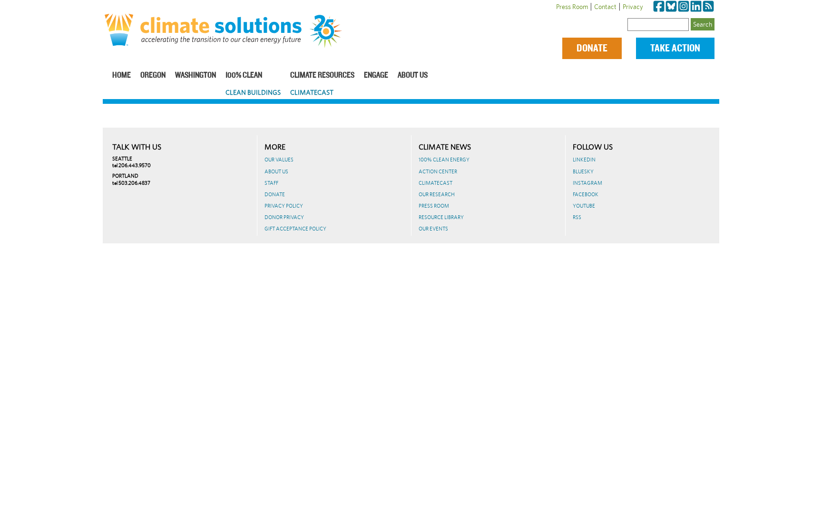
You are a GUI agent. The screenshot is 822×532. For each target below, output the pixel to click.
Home (121, 75)
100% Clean (243, 75)
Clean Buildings (253, 92)
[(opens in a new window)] (659, 6)
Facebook (585, 194)
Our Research (437, 194)
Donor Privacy (284, 217)
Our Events (433, 228)
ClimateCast (311, 92)
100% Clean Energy (444, 159)
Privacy (633, 6)
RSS (577, 217)
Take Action (675, 48)
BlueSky (583, 171)
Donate (592, 48)
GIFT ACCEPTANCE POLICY (295, 228)
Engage (376, 75)
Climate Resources (322, 75)
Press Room (572, 6)
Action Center (438, 171)
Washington (195, 75)
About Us (413, 75)
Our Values (279, 159)
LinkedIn (584, 159)
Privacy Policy (283, 206)
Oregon (153, 75)
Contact (605, 6)
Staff (271, 183)
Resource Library (441, 217)
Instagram (587, 183)
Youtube (584, 206)
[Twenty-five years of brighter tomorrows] (329, 31)
